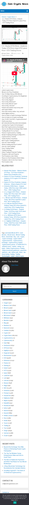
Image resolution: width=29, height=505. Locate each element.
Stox (11, 55)
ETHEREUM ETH (21, 244)
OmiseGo (6, 390)
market (14, 246)
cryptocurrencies (7, 240)
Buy (15, 237)
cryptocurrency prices (8, 244)
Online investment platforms (10, 250)
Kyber (5, 373)
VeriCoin (6, 433)
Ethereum (7, 360)
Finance (6, 363)
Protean (6, 393)
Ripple (6, 400)
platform (4, 252)
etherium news (6, 246)
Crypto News (6, 55)
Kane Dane (6, 53)
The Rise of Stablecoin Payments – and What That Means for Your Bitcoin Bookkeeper (15, 461)
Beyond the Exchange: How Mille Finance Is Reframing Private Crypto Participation (15, 449)
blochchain (9, 237)
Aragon (6, 303)
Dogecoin (7, 353)
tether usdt (14, 252)
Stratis (6, 420)
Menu (2, 11)
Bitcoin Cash (7, 310)
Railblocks (7, 398)
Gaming (6, 365)
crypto (22, 237)
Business (6, 325)
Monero (6, 383)
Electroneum (8, 355)
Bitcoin (6, 308)
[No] (27, 499)
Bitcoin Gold (7, 313)
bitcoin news (11, 235)
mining (19, 246)
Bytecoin (6, 328)
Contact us (5, 492)
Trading (6, 425)
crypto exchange (7, 238)
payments (23, 250)
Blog (5, 323)
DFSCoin (6, 348)
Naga (5, 385)
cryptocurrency (8, 338)
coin (18, 237)
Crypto (6, 333)
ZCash (6, 435)
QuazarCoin (7, 395)
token (21, 252)
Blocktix (6, 320)
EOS (5, 358)
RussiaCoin (7, 405)
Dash (5, 343)
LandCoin (7, 375)
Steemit (6, 413)
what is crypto (19, 256)
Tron (5, 428)
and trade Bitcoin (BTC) (12, 233)
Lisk (5, 378)
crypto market (17, 238)
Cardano (6, 330)
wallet (13, 256)
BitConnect (7, 315)
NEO (5, 388)
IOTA (5, 370)
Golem (6, 368)
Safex (5, 408)
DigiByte (6, 350)
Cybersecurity (8, 340)
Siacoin (6, 410)
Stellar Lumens (8, 415)
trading (12, 254)
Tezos (5, 423)
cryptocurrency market (15, 242)
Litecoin (6, 380)
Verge (5, 430)
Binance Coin (8, 305)
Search (14, 291)
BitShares (7, 318)
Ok (15, 502)
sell (9, 252)
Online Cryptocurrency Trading (15, 248)
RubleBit (6, 403)
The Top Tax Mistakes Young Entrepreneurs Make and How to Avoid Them (13, 455)
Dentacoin (7, 345)
